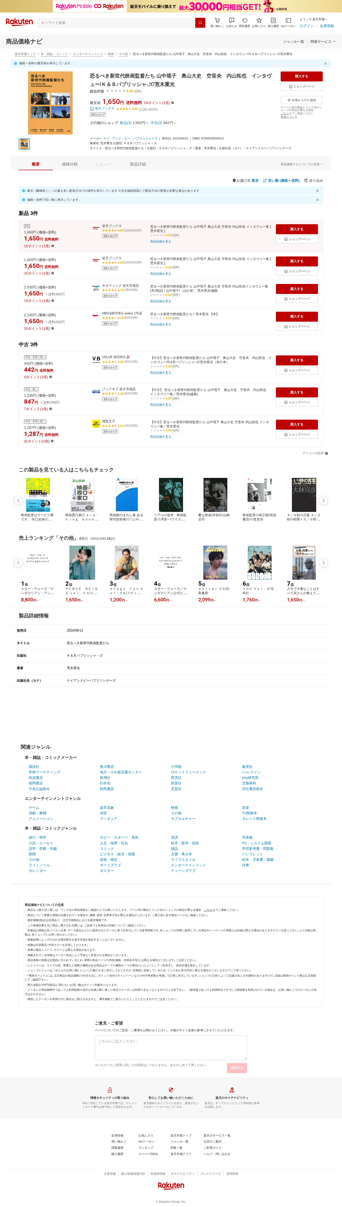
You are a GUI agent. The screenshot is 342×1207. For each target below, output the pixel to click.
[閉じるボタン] (326, 63)
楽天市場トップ (25, 54)
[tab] (36, 164)
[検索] (200, 23)
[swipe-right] (323, 501)
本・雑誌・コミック (54, 54)
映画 (111, 54)
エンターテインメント (88, 54)
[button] (231, 22)
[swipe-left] (19, 501)
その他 (123, 54)
